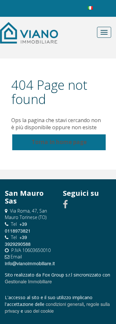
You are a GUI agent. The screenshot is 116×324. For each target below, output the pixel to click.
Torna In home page (59, 142)
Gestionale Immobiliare (28, 281)
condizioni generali (65, 304)
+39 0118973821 (18, 227)
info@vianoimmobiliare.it (30, 263)
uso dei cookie (39, 311)
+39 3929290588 (18, 240)
